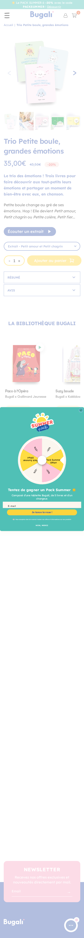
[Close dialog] (81, 410)
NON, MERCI (42, 525)
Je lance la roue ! (42, 512)
